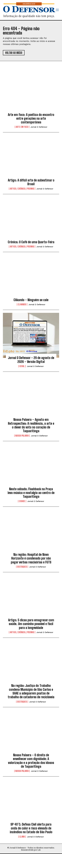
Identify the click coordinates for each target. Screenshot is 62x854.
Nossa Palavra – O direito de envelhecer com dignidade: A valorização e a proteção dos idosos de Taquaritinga (31, 760)
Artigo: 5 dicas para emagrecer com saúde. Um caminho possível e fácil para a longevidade (31, 624)
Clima (22, 837)
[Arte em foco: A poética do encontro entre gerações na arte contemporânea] (31, 92)
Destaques (22, 567)
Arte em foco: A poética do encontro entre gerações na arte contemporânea (31, 118)
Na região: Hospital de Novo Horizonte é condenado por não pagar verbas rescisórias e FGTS (31, 558)
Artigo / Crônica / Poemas (22, 189)
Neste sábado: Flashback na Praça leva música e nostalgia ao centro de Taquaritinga (31, 493)
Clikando (22, 304)
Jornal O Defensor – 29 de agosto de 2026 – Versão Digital (31, 359)
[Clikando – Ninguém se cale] (31, 277)
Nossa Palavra (22, 436)
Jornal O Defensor (39, 127)
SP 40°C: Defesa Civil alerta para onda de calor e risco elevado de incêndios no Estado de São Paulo (31, 828)
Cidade (22, 501)
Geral (22, 366)
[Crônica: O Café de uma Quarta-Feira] (31, 219)
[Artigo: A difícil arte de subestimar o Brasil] (31, 157)
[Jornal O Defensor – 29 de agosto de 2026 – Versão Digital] (31, 335)
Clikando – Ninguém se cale (31, 300)
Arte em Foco (22, 127)
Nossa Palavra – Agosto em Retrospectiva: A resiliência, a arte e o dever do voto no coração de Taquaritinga (31, 425)
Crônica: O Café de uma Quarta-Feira (31, 242)
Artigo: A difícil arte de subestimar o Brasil (31, 182)
